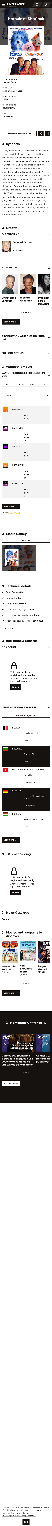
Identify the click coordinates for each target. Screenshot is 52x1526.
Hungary (16, 814)
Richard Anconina (26, 299)
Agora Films (29, 775)
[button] (32, 549)
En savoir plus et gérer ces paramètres (19, 1515)
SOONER (16, 446)
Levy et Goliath (43, 968)
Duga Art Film (30, 754)
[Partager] (41, 133)
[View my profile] (46, 4)
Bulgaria (17, 749)
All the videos (11, 1083)
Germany (16, 790)
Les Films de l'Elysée (33, 733)
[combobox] (26, 395)
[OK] (26, 1522)
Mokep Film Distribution (34, 819)
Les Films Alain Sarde (12, 90)
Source (5, 513)
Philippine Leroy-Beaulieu (44, 300)
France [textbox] (8, 395)
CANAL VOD (17, 428)
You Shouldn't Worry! (26, 968)
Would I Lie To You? (8, 968)
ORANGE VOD (18, 409)
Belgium (16, 728)
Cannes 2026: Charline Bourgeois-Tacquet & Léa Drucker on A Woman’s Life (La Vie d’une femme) (17, 1060)
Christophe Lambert (9, 299)
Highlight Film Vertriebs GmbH (34, 797)
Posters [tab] (26, 540)
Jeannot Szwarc (10, 82)
